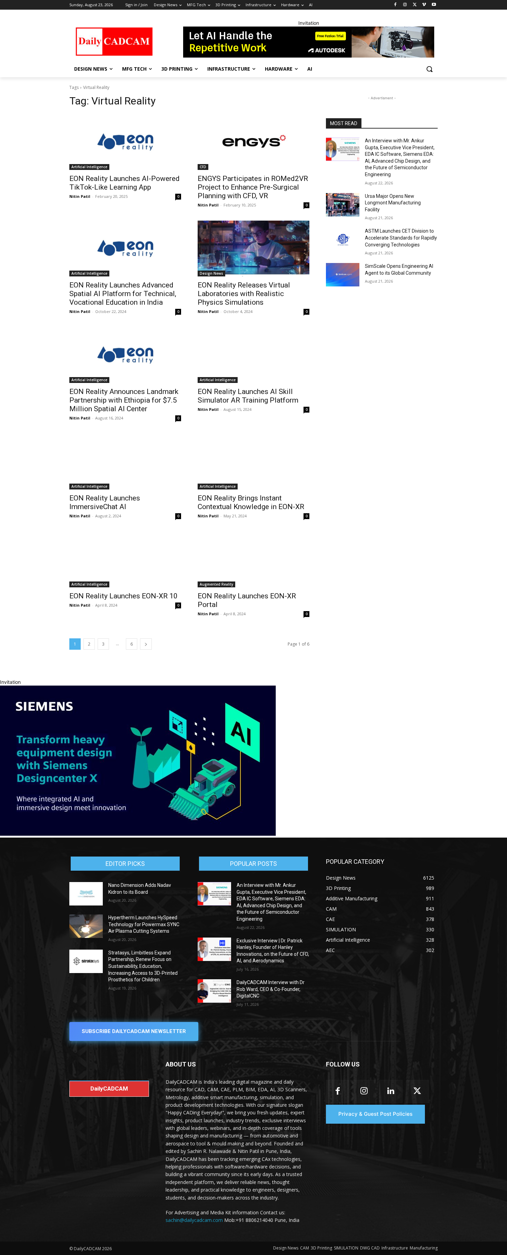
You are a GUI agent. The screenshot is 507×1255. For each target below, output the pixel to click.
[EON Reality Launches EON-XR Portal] (253, 559)
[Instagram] (405, 5)
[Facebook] (395, 5)
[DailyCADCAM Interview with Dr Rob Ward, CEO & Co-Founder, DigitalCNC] (214, 991)
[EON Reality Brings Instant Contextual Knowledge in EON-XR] (253, 461)
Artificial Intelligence (89, 166)
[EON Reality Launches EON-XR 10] (125, 559)
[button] (429, 69)
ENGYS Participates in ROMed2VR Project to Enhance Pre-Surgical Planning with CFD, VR (253, 187)
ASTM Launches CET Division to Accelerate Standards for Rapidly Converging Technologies (401, 237)
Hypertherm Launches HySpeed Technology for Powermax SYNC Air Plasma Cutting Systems (143, 924)
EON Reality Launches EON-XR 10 (123, 596)
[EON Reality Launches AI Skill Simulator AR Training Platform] (253, 355)
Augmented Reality (216, 584)
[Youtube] (434, 5)
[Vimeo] (424, 5)
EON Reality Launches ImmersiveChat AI (104, 502)
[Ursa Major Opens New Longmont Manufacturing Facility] (342, 204)
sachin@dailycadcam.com (194, 1220)
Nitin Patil (79, 196)
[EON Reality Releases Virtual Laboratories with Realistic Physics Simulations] (253, 248)
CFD (203, 166)
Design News (211, 273)
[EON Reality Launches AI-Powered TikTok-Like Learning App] (125, 142)
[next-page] (146, 644)
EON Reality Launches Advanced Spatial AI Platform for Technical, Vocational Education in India (122, 293)
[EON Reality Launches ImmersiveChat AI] (125, 461)
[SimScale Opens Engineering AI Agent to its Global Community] (342, 274)
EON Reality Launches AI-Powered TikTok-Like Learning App (124, 182)
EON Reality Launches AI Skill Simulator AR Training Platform (248, 395)
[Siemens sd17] (138, 834)
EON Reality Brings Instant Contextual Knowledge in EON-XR (251, 502)
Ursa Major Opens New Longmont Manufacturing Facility (393, 202)
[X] (415, 5)
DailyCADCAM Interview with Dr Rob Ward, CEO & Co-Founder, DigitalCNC (271, 989)
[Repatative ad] (309, 42)
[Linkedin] (390, 1091)
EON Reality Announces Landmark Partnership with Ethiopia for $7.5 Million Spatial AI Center (123, 400)
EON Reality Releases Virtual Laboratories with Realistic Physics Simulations (244, 293)
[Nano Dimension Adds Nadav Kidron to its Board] (86, 893)
